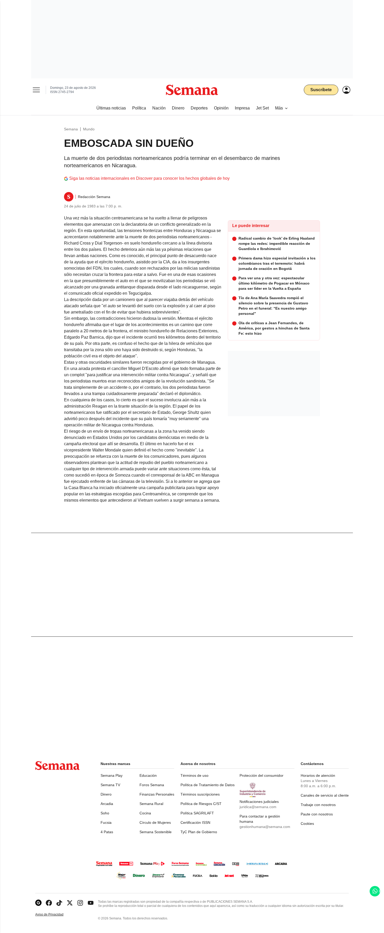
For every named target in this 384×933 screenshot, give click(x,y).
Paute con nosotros (317, 814)
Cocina (145, 813)
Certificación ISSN (195, 822)
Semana (71, 129)
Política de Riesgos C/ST (201, 804)
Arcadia (107, 804)
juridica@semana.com (258, 807)
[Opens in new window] (49, 903)
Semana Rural (151, 804)
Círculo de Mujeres (155, 822)
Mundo (89, 129)
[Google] (38, 903)
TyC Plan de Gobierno (199, 832)
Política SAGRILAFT (197, 813)
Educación (148, 775)
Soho (105, 813)
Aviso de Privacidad (54, 915)
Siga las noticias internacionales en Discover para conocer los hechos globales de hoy (149, 178)
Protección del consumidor (261, 775)
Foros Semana (151, 785)
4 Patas (107, 832)
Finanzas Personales (156, 794)
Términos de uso (194, 775)
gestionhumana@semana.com (265, 827)
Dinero (106, 794)
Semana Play (112, 775)
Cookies (307, 823)
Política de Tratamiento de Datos (208, 785)
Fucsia (106, 822)
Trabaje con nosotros (318, 805)
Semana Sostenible (155, 832)
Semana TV (110, 785)
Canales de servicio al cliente (325, 795)
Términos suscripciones (200, 794)
